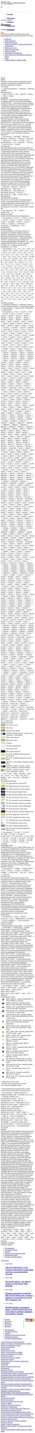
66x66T (3, 651)
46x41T (10, 512)
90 (27, 276)
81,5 (15, 272)
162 (27, 297)
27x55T (19, 314)
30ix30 (26, 316)
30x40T (12, 323)
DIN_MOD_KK (6, 190)
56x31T (18, 590)
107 (7, 286)
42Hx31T (21, 473)
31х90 (20, 349)
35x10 (21, 388)
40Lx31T (11, 444)
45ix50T (10, 495)
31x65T (9, 343)
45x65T (16, 506)
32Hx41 (22, 353)
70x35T (5, 658)
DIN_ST (23, 187)
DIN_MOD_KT (19, 190)
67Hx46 (12, 653)
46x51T (12, 514)
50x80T (5, 551)
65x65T (9, 643)
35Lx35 (10, 386)
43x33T (3, 487)
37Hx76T (23, 421)
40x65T (12, 456)
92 (23, 278)
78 (12, 270)
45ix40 (11, 491)
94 (6, 280)
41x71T (19, 469)
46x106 (18, 510)
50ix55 (3, 540)
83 (4, 274)
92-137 (29, 278)
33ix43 (26, 362)
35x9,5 (5, 399)
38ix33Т (3, 430)
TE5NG (17, 144)
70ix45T (13, 656)
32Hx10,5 (13, 351)
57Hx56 (3, 604)
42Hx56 (28, 477)
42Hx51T (20, 477)
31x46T (31, 335)
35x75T (10, 397)
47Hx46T (20, 524)
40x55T (9, 454)
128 (2, 293)
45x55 (5, 504)
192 (24, 299)
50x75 (17, 549)
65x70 (17, 643)
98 (30, 280)
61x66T (17, 623)
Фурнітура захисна (11, 42)
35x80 (18, 397)
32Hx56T (14, 356)
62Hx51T (23, 629)
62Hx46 (30, 627)
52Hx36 (5, 565)
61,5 (14, 256)
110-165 (3, 287)
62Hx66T (30, 631)
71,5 (7, 264)
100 (6, 282)
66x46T (3, 649)
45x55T (12, 504)
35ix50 (18, 382)
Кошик (3, 2)
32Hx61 (22, 356)
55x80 (10, 588)
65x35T (10, 639)
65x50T (10, 641)
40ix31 (12, 436)
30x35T (30, 321)
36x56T (26, 407)
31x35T (24, 331)
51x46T (3, 557)
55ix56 (3, 580)
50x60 (5, 547)
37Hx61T (29, 419)
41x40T (25, 462)
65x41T (26, 639)
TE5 (28, 140)
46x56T (26, 514)
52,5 (7, 254)
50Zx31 (20, 551)
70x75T (17, 662)
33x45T (3, 372)
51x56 (32, 557)
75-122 (30, 266)
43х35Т (31, 487)
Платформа (4, 98)
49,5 (25, 252)
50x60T (12, 547)
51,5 (2, 254)
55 (22, 254)
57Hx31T (27, 598)
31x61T (19, 341)
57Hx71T (4, 606)
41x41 (3, 464)
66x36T (18, 647)
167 (32, 297)
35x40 (24, 390)
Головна (10, 14)
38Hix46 (3, 427)
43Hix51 (21, 483)
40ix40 (10, 438)
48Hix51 (12, 532)
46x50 (32, 512)
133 (27, 293)
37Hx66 (5, 421)
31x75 (26, 345)
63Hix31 (6, 633)
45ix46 (18, 493)
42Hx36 (28, 473)
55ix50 (3, 579)
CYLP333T (4, 225)
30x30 (9, 321)
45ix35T (3, 491)
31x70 (31, 343)
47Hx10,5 (10, 520)
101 (19, 282)
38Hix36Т (6, 425)
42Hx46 (28, 475)
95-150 (16, 280)
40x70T (26, 456)
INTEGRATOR (6, 142)
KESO (30, 94)
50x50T (17, 545)
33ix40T (18, 362)
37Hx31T (4, 415)
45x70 (23, 506)
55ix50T (10, 579)
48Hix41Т (14, 530)
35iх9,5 (3, 386)
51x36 (3, 555)
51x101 (18, 553)
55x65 (31, 584)
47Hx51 (28, 524)
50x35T (19, 543)
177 (9, 299)
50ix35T (24, 536)
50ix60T (18, 540)
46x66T (24, 516)
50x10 (5, 543)
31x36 (31, 331)
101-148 (25, 282)
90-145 (8, 278)
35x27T (28, 388)
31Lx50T (31, 327)
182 (14, 299)
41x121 (3, 462)
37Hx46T (20, 417)
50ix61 (26, 540)
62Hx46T (6, 629)
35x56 (23, 393)
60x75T (26, 616)
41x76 (27, 469)
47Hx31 (28, 520)
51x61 (13, 559)
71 (27, 262)
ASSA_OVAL (23, 194)
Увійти (15, 3)
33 (19, 248)
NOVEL (30, 142)
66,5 (20, 260)
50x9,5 (13, 551)
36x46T (31, 405)
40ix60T (25, 442)
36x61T (9, 409)
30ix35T (18, 317)
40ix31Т (19, 436)
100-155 (12, 282)
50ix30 (3, 536)
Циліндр (22, 89)
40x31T (3, 450)
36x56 (19, 407)
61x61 (25, 621)
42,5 (32, 250)
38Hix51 (21, 427)
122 (4, 291)
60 (9, 256)
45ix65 (11, 497)
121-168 (30, 289)
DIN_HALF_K (5, 188)
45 (9, 252)
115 (24, 287)
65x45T (3, 641)
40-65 (15, 250)
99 (1, 282)
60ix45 (3, 608)
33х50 (19, 374)
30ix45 (11, 319)
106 (2, 286)
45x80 (12, 508)
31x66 (17, 343)
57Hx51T (28, 602)
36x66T (24, 409)
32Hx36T (14, 353)
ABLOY (23, 94)
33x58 (10, 372)
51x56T (5, 559)
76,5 (23, 268)
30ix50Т (26, 319)
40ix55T (10, 442)
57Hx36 (3, 600)
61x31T (13, 619)
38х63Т (24, 434)
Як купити (11, 26)
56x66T (19, 596)
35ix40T (18, 380)
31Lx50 (22, 327)
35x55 (9, 393)
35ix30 (31, 376)
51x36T (9, 555)
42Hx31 (12, 473)
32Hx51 (22, 354)
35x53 (3, 393)
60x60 (10, 614)
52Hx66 (5, 571)
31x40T (19, 333)
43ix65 (27, 485)
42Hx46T (4, 477)
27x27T (23, 312)
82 (20, 272)
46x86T (27, 518)
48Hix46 (22, 530)
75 (25, 266)
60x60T (17, 614)
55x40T (10, 582)
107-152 (18, 286)
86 (24, 274)
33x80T (5, 374)
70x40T (13, 658)
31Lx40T (15, 327)
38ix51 (25, 430)
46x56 (19, 514)
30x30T (16, 321)
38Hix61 (15, 429)
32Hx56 (5, 356)
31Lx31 (31, 325)
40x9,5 (24, 458)
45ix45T (10, 493)
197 (29, 299)
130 (12, 293)
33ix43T (3, 364)
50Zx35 (27, 551)
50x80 (31, 549)
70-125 (21, 262)
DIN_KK (6, 187)
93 (1, 280)
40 (10, 250)
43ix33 (12, 485)
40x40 (18, 450)
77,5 (7, 270)
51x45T (25, 555)
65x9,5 (27, 645)
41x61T (17, 467)
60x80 (3, 617)
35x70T (3, 397)
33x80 (30, 372)
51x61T (19, 559)
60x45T (18, 612)
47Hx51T (4, 526)
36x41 (10, 405)
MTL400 (3, 138)
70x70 (25, 660)
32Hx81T (30, 358)
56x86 (3, 598)
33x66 (17, 372)
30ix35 (11, 317)
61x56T (18, 621)
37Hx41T (4, 417)
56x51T (10, 594)
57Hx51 (19, 602)
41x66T (5, 469)
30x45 (19, 323)
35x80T (25, 397)
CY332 (20, 220)
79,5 (21, 270)
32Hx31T (29, 351)
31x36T (5, 333)
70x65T (18, 660)
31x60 (31, 339)
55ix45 (18, 577)
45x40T (3, 503)
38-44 (5, 250)
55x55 (3, 584)
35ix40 (11, 380)
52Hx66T (14, 571)
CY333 (27, 220)
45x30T (12, 501)
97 (26, 280)
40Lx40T (4, 446)
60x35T (3, 612)
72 (12, 264)
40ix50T (25, 440)
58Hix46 (12, 606)
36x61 (3, 409)
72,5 (30, 264)
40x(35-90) (12, 448)
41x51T (12, 466)
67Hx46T (20, 653)
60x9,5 (17, 617)
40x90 (30, 458)
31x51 (19, 337)
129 (7, 293)
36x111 (10, 403)
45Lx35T (27, 497)
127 (29, 291)
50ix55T (10, 540)
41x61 (10, 467)
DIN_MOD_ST (6, 196)
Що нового (11, 18)
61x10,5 (5, 619)
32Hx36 (5, 353)
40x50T (26, 452)
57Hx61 (19, 604)
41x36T (18, 462)
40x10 (21, 448)
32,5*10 (26, 349)
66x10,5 (3, 647)
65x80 (13, 645)
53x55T (20, 575)
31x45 (10, 335)
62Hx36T (6, 627)
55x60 (17, 584)
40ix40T (24, 438)
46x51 (5, 514)
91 (13, 278)
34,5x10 (23, 376)
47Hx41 (28, 522)
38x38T (24, 432)
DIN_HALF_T (18, 188)
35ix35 (27, 378)
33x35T (25, 368)
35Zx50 (26, 399)
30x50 (3, 325)
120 (19, 289)
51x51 (18, 557)
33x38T (5, 370)
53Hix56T (23, 573)
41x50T (31, 464)
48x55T (19, 534)
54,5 (17, 254)
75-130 (5, 268)
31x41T (3, 335)
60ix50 (18, 608)
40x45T (5, 452)
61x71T (31, 623)
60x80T (9, 617)
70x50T (28, 658)
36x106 (3, 403)
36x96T (9, 413)
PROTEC (22, 142)
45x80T (18, 508)
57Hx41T (28, 600)
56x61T (5, 596)
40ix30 (5, 436)
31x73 (19, 345)
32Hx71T (14, 358)
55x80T (17, 588)
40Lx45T (20, 446)
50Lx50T (20, 542)
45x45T (17, 503)
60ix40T (27, 606)
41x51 (5, 466)
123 (9, 291)
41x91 (16, 471)
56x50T (3, 594)
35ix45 (3, 382)
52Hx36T (14, 565)
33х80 (9, 376)
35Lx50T (4, 388)
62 (19, 256)
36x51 (5, 407)
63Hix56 (14, 633)
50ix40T (5, 538)
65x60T (26, 641)
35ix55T (19, 384)
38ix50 (18, 430)
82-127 (26, 272)
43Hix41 (23, 481)
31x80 (17, 347)
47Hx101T (19, 520)
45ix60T (3, 497)
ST (23, 225)
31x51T (26, 337)
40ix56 (18, 442)
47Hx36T (20, 522)
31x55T (9, 339)
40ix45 (3, 440)
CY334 (3, 222)
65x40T (18, 639)
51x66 (27, 559)
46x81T (19, 518)
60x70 (5, 616)
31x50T (12, 337)
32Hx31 (21, 351)
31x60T (5, 341)
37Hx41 (28, 415)
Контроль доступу (11, 48)
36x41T (17, 405)
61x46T (3, 621)
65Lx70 (3, 637)
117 (4, 289)
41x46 (17, 464)
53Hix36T (31, 571)
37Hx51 (28, 417)
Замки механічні (10, 41)
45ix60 (25, 495)
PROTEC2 (12, 138)
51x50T (10, 557)
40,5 (21, 250)
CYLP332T (21, 224)
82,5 (32, 272)
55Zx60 (3, 590)
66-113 (7, 260)
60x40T (10, 612)
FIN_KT (20, 192)
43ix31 (5, 485)
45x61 (3, 506)
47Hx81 (5, 530)
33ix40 (11, 362)
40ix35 (3, 438)
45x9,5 (26, 508)
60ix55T (3, 610)
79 (16, 270)
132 (22, 293)
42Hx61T (20, 479)
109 (25, 286)
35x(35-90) (12, 388)
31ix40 (24, 325)
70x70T (3, 662)
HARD (21, 210)
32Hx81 (22, 358)
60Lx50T (12, 610)
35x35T (17, 390)
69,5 (10, 262)
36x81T (19, 411)
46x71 (31, 516)
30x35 (23, 321)
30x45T (26, 323)
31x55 (3, 339)
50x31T (12, 543)
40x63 (31, 454)
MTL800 (17, 136)
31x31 (30, 329)
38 (33, 248)
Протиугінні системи (12, 49)
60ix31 (20, 606)
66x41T (26, 647)
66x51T (10, 649)
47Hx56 (12, 526)
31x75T (3, 347)
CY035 (19, 222)
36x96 (3, 413)
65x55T (18, 641)
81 (4, 272)
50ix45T (13, 538)
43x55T (17, 487)
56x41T (10, 592)
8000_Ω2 (22, 138)
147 (24, 295)
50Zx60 (3, 553)
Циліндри (8, 39)
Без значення (7, 136)
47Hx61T (29, 526)
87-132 (7, 276)
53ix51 (5, 575)
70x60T (10, 660)
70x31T (31, 656)
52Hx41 (22, 565)
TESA (5, 96)
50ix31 (10, 536)
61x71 (24, 623)
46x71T (5, 518)
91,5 (18, 278)
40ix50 (18, 440)
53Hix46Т (6, 573)
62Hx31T (23, 625)
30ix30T (3, 317)
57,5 (32, 254)
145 (19, 295)
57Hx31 (18, 598)
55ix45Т (25, 577)
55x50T (26, 582)
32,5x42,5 (4, 351)
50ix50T (28, 538)
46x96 (3, 520)
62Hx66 (22, 631)
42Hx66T (29, 479)
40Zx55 (5, 460)
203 (2, 301)
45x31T (19, 501)
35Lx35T (19, 386)
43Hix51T (30, 483)
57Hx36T (12, 600)
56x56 (18, 594)
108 (12, 286)
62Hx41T (23, 627)
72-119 (24, 264)
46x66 (17, 516)
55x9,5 (25, 588)
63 (9, 258)
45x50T (31, 503)
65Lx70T (11, 637)
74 (15, 266)
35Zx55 (3, 401)
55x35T (3, 582)
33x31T (3, 368)
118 (9, 289)
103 (12, 284)
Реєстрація (21, 3)
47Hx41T (4, 524)
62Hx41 (14, 627)
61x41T (28, 619)
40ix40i (17, 438)
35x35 (10, 390)
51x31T (26, 553)
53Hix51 (15, 573)
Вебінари (10, 22)
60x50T (26, 612)
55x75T (3, 588)
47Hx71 (22, 528)
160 (22, 297)
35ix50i (25, 382)
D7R (15, 140)
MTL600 (25, 136)
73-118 (9, 266)
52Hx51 (22, 567)
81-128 (9, 272)
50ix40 (32, 536)
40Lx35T (19, 444)
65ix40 (3, 635)
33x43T (26, 370)
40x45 (32, 450)
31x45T (17, 335)
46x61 (3, 516)
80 (26, 270)
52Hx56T (14, 569)
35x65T (19, 395)
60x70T (12, 616)
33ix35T (3, 362)
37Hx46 (12, 417)
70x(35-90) (22, 656)
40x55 (3, 454)
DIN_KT (15, 187)
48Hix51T (21, 532)
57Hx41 (19, 600)
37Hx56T (20, 419)
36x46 (24, 405)
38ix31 (22, 429)
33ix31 (5, 360)
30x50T (9, 325)
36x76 (5, 411)
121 (24, 289)
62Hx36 (31, 625)
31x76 (10, 347)
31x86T (5, 349)
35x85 (32, 397)
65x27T (29, 637)
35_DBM (11, 222)
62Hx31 (14, 625)
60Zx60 (24, 617)
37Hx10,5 (18, 413)
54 (12, 254)
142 (9, 295)
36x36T (3, 405)
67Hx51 (28, 653)
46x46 (18, 512)
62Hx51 (14, 629)
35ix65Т (27, 384)
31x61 (13, 341)
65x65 (3, 643)
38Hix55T (6, 429)
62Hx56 (30, 629)
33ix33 (12, 360)
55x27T (19, 580)
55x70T (19, 586)
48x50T (12, 534)
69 (6, 262)
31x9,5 (13, 349)
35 (23, 248)
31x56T (24, 339)
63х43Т (21, 633)
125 (19, 291)
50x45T (3, 545)
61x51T (10, 621)
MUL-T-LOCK (8, 94)
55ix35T (28, 575)
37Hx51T (4, 419)
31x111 (23, 329)
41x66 (32, 467)
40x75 (3, 458)
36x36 (25, 403)
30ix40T (3, 319)
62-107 (25, 256)
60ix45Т (10, 608)
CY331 (12, 220)
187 (19, 299)
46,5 (14, 252)
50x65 (19, 547)
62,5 (4, 258)
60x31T (29, 610)
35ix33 (20, 378)
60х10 (31, 617)
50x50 (10, 545)
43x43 (10, 487)
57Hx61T (28, 604)
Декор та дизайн (10, 51)
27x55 (13, 314)
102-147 (5, 284)
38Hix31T (21, 423)
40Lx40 (27, 444)
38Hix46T (12, 427)
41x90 (9, 471)
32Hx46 (5, 354)
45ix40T (18, 491)
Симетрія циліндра (7, 303)
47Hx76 (29, 528)
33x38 (32, 368)
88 (13, 276)
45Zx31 (3, 510)
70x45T (20, 658)
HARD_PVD (5, 212)
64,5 (25, 258)
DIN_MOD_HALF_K (8, 192)
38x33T (10, 432)
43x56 (24, 487)
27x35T (5, 314)
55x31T (27, 580)
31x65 (3, 343)
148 (29, 295)
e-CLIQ (21, 140)
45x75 (5, 508)
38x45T (3, 434)
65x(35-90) (20, 637)
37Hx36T (20, 415)
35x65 (13, 395)
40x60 (17, 454)
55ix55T (25, 579)
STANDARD (5, 227)
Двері (6, 58)
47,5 (19, 252)
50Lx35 (3, 542)
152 (7, 297)
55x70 (13, 586)
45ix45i (3, 493)
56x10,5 (10, 590)
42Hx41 (12, 475)
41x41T (9, 464)
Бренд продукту (6, 92)
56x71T (27, 596)
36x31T (17, 403)
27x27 (16, 312)
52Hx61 (22, 569)
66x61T (26, 649)
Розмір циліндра (6, 229)
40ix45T (10, 440)
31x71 (13, 345)
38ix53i (3, 432)
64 (20, 258)
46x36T (3, 512)
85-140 (18, 274)
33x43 (19, 370)
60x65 (24, 614)
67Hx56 (12, 655)
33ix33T (19, 360)
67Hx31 (10, 651)
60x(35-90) (20, 610)
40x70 (19, 456)
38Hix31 (12, 423)
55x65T (5, 586)
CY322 (24, 218)
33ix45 (11, 364)
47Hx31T (4, 522)
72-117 (17, 264)
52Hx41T (30, 565)
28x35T (10, 316)
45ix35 (25, 489)
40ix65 (3, 444)
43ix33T (19, 485)
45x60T (26, 504)
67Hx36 (18, 651)
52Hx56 (5, 569)
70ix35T (5, 656)
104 (17, 284)
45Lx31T (19, 497)
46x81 (13, 518)
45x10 (5, 501)
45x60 (19, 504)
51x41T (17, 555)
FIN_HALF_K (5, 194)
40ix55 (3, 442)
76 (11, 268)
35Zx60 (10, 401)
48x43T (29, 532)
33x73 (23, 372)
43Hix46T (13, 483)
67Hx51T (4, 655)
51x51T (25, 557)
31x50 (5, 337)
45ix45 (26, 491)
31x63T (27, 341)
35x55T (16, 393)
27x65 (27, 314)
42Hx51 (12, 477)
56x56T (25, 594)
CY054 (26, 222)
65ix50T (10, 635)
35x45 (5, 391)
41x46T (24, 464)
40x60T (24, 454)
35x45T (12, 391)
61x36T (20, 619)
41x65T (25, 467)
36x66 (17, 409)
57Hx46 (3, 602)
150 (2, 297)
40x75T (9, 458)
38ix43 (11, 430)
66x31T (11, 647)
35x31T (3, 390)
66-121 (14, 260)
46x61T (9, 516)
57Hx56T (12, 604)
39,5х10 (31, 434)
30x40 (5, 323)
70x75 (10, 662)
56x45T (18, 592)
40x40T (25, 450)
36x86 (27, 411)
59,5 (4, 256)
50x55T (31, 545)
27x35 (30, 312)
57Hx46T (12, 602)
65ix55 (18, 635)
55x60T (24, 584)
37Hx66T (14, 421)
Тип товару (4, 87)
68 (1, 262)
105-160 (28, 284)
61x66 (10, 623)
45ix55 (18, 495)
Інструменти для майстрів (13, 53)
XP (15, 210)
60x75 (19, 616)
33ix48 (18, 364)
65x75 (31, 643)
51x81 (24, 561)
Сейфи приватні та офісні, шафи (15, 60)
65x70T (24, 643)
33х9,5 (16, 376)
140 (4, 295)
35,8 (28, 248)
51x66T (3, 561)
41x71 (13, 469)
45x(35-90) (28, 499)
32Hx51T (30, 354)
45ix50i (3, 495)
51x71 (10, 561)
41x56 (19, 466)
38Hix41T (23, 425)
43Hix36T (14, 481)
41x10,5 (28, 460)
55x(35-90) (11, 580)
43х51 (5, 489)
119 (14, 289)
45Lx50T (20, 499)
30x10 (3, 321)
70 (15, 262)
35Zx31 (19, 399)
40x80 (17, 458)
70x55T (3, 660)
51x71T (17, 561)
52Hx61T (30, 569)
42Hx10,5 (4, 473)
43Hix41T (4, 483)
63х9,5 (29, 633)
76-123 (16, 268)
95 (10, 280)
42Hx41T (20, 475)
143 (14, 295)
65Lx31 (25, 635)
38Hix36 (29, 423)
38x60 (17, 434)
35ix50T (3, 384)
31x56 (17, 339)
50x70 (3, 549)
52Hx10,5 (13, 563)
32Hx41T (30, 353)
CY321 (16, 218)
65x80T (19, 645)
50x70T (9, 549)
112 (14, 287)
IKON (12, 96)
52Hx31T (29, 563)
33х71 (3, 376)
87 (1, 276)
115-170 (30, 287)
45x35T (27, 501)
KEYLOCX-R (7, 144)
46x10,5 (10, 510)
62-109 (32, 256)
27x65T (3, 316)
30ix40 (26, 317)
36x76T (12, 411)
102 (32, 282)
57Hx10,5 (10, 598)
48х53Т (27, 534)
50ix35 (17, 536)
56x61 (32, 594)
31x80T (24, 347)
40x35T (10, 450)
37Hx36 (12, 415)
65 (30, 258)
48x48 (5, 534)
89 (17, 276)
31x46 (24, 335)
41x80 (3, 471)
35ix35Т (3, 380)
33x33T (17, 368)
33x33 (10, 368)
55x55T (9, 584)
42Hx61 (12, 479)
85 (12, 274)
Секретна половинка (10, 89)
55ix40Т (10, 577)
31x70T (5, 345)
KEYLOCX (7, 140)
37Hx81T (4, 423)
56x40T (3, 592)
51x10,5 (10, 553)
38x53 (10, 434)
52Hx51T (30, 567)
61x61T (3, 623)
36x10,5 (25, 401)
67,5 (30, 260)
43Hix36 (6, 481)
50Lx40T (11, 542)
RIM (14, 194)
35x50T (26, 391)
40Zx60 (13, 460)
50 (30, 252)
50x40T (27, 543)
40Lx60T (4, 448)
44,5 (4, 252)
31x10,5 (15, 329)
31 (15, 248)
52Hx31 (21, 563)
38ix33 (29, 429)
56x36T (26, 590)
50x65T (26, 547)
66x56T (18, 649)
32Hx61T (30, 356)
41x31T (10, 462)
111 (10, 287)
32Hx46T (14, 354)
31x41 (27, 333)
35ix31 (5, 378)
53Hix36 (22, 571)
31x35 (17, 331)
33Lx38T (26, 366)
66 (1, 260)
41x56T (26, 466)
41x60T (3, 467)
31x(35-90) (6, 329)
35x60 (30, 393)
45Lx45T (11, 499)
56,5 (27, 254)
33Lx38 (18, 366)
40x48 (13, 452)
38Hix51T (29, 427)
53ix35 (32, 573)
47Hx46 (12, 524)
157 (17, 297)
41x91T (23, 471)
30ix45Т (18, 319)
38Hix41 (15, 425)
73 (4, 266)
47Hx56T (20, 526)
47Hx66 (5, 528)
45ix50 (25, 493)
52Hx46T (14, 567)
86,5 (28, 274)
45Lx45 (3, 499)
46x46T (25, 512)
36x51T (12, 407)
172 (4, 299)
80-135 (32, 270)
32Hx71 (5, 358)
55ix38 (3, 577)
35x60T (5, 395)
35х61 (18, 401)
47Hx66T (14, 528)
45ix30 (18, 489)
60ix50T (25, 608)
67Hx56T (20, 655)
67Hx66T (29, 655)
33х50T (26, 374)
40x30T (28, 448)
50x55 (24, 545)
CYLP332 (11, 224)
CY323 (31, 218)
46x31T (26, 510)
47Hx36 (12, 522)
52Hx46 (5, 567)
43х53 (12, 489)
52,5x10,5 (4, 563)
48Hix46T (4, 532)
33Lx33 (10, 366)
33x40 (13, 370)
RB (17, 94)
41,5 (26, 250)
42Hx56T (4, 479)
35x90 (12, 399)
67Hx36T (27, 651)
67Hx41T (4, 653)
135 (32, 293)
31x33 (10, 331)
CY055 (3, 224)
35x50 (19, 391)
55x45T (18, 582)
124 (14, 291)
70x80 (24, 662)
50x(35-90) (28, 542)
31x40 (13, 333)
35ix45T (10, 382)
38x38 (18, 432)
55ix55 (18, 579)
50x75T (24, 549)
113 (19, 287)
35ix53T (11, 384)
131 (17, 293)
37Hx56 (12, 419)
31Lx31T (6, 327)
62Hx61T (14, 631)
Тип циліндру (5, 146)
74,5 (20, 266)
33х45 (13, 374)
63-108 (15, 258)
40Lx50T (28, 446)
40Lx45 (11, 446)
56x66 (13, 596)
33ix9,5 (3, 366)
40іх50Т (21, 460)
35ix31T (12, 378)
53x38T (12, 575)
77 (28, 268)
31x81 (31, 347)
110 (30, 286)
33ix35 (27, 360)
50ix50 (21, 538)
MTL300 (30, 138)
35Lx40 (26, 386)
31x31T (3, 331)
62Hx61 (5, 631)
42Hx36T (4, 475)
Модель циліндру (6, 214)
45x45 (10, 503)
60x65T (31, 614)
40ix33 (27, 436)
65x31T (3, 639)
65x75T (5, 645)
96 (21, 280)
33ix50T (25, 364)
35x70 (27, 395)
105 (22, 284)
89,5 (22, 276)
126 (24, 291)
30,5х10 (18, 316)
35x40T (31, 390)
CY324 (5, 220)
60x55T (3, 614)
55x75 (27, 586)
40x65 (5, 456)
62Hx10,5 (6, 625)
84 (8, 274)
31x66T (24, 343)
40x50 (19, 452)
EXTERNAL (15, 225)
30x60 (17, 325)
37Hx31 (26, 413)
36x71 (31, 409)
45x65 (9, 506)
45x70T (30, 506)
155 (12, 297)
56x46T (26, 592)
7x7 (15, 142)
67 (25, 260)
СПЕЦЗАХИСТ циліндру (9, 198)
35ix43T (26, 380)
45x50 (24, 503)
